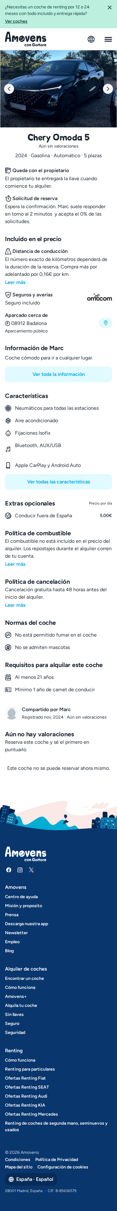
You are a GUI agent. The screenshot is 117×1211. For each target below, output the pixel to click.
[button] (109, 14)
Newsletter (16, 932)
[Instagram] (20, 870)
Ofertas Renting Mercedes (31, 1114)
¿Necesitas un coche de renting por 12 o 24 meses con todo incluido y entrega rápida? (47, 14)
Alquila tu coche (21, 1005)
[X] (31, 870)
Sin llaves (14, 1014)
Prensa (11, 914)
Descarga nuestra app (26, 923)
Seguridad (15, 1032)
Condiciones (17, 1159)
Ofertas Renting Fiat (25, 1078)
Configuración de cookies (62, 1167)
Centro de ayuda (21, 896)
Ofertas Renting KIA (25, 1105)
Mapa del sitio (18, 1167)
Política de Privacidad (56, 1159)
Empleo (12, 941)
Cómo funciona (20, 987)
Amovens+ (16, 996)
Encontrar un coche (24, 978)
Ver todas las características (58, 482)
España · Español (34, 1179)
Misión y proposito (23, 905)
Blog (9, 950)
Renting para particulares (30, 1069)
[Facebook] (8, 870)
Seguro (12, 1023)
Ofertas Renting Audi (26, 1096)
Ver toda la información (58, 374)
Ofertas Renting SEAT (27, 1087)
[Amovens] (25, 39)
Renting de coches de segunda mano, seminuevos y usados (56, 1126)
